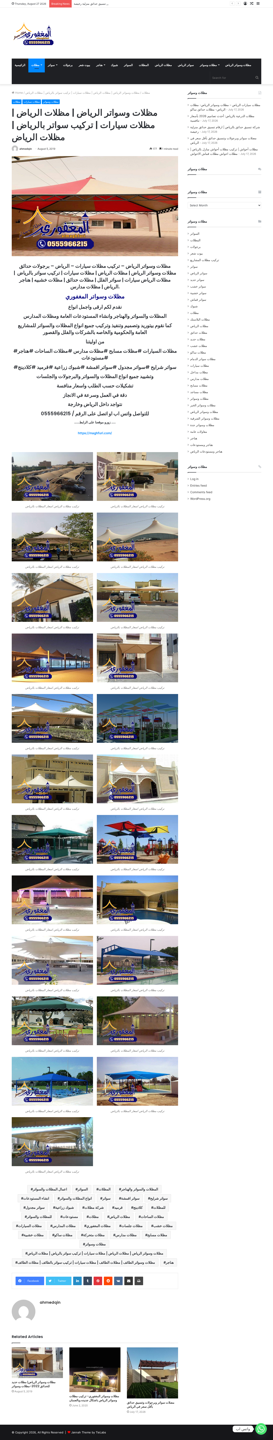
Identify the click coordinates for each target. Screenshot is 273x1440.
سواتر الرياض (186, 65)
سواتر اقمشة (130, 1198)
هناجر (99, 65)
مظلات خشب (163, 1226)
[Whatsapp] (261, 1429)
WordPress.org (200, 498)
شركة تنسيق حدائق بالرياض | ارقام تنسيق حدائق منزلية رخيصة (111, 3)
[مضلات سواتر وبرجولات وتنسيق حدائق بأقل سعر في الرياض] (152, 1372)
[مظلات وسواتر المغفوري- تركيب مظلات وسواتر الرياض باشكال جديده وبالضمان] (95, 1369)
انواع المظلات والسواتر (76, 1198)
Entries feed (198, 485)
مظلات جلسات (132, 1226)
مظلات (35, 65)
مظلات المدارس (64, 1226)
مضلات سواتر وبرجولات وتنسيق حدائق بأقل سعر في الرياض (150, 1404)
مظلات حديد (197, 339)
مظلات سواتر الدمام (203, 359)
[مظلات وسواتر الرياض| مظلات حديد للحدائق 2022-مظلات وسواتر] (37, 1362)
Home (18, 92)
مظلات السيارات (30, 1226)
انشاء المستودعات (36, 1198)
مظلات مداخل (199, 372)
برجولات (68, 65)
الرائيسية (20, 65)
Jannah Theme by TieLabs (88, 1432)
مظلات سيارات (32, 101)
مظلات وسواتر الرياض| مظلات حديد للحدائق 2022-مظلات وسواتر (34, 1384)
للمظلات (159, 1207)
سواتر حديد (197, 280)
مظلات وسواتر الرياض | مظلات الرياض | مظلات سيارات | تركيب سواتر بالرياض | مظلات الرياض (95, 1253)
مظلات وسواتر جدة (202, 425)
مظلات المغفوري (98, 1226)
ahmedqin (25, 148)
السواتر (128, 65)
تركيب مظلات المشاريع (204, 260)
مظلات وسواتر (208, 65)
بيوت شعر (84, 65)
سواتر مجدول (35, 1207)
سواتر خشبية (198, 293)
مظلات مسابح (157, 1235)
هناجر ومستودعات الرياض (206, 451)
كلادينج (138, 1207)
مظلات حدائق (198, 332)
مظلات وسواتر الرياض (238, 65)
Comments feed (201, 492)
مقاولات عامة (198, 431)
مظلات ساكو (63, 1235)
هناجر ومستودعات (201, 445)
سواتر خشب (198, 286)
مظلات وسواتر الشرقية (204, 418)
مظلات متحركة (94, 1235)
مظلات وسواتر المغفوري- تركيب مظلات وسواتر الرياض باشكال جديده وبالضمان (94, 1398)
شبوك (114, 65)
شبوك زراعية (64, 1207)
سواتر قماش (198, 299)
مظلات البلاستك (200, 319)
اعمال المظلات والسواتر (50, 1189)
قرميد (118, 1207)
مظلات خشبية (34, 1235)
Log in (194, 479)
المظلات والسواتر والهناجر (139, 1189)
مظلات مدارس (126, 1235)
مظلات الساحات (152, 1216)
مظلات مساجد (199, 392)
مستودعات (70, 1216)
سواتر (51, 65)
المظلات (144, 65)
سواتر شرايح (159, 1198)
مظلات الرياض (163, 65)
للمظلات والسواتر (39, 1216)
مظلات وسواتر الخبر (203, 405)
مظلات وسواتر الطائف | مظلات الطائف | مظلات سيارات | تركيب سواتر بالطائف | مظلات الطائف (86, 1262)
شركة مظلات (94, 1207)
